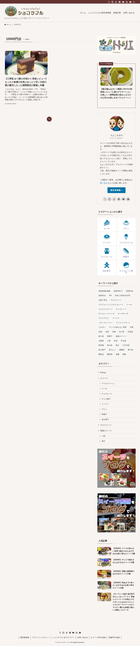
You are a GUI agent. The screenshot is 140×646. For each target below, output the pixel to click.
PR (110, 296)
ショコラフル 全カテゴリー (63, 637)
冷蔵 (114, 332)
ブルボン (102, 327)
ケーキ (129, 305)
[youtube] (123, 2)
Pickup (103, 372)
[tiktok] (116, 2)
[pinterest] (119, 2)
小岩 (109, 341)
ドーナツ (115, 318)
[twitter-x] (109, 2)
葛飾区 (122, 350)
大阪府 (101, 341)
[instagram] (112, 2)
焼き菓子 (102, 350)
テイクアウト (103, 318)
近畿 (117, 354)
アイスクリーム (108, 383)
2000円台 (102, 296)
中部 (131, 327)
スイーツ (104, 378)
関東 (124, 354)
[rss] (127, 2)
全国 (100, 332)
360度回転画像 (104, 291)
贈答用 (109, 354)
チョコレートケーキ (106, 314)
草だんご (112, 350)
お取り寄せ (102, 300)
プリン (104, 409)
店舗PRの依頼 (114, 637)
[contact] (130, 2)
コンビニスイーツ (105, 309)
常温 (115, 341)
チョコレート (121, 309)
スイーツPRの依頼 (98, 637)
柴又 (117, 345)
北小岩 (121, 332)
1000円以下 (118, 291)
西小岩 (130, 350)
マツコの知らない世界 (118, 327)
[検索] (134, 2)
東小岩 (109, 345)
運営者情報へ (116, 190)
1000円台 (129, 291)
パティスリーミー (105, 323)
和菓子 (109, 336)
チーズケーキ (123, 314)
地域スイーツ (121, 336)
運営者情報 (24, 637)
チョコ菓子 (106, 399)
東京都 (101, 345)
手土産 (123, 341)
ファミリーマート (123, 323)
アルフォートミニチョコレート (110, 305)
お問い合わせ (82, 637)
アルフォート (116, 300)
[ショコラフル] (24, 11)
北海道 (130, 332)
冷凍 (107, 332)
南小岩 (101, 336)
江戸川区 (126, 345)
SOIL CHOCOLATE (122, 296)
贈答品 (101, 354)
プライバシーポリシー (41, 637)
